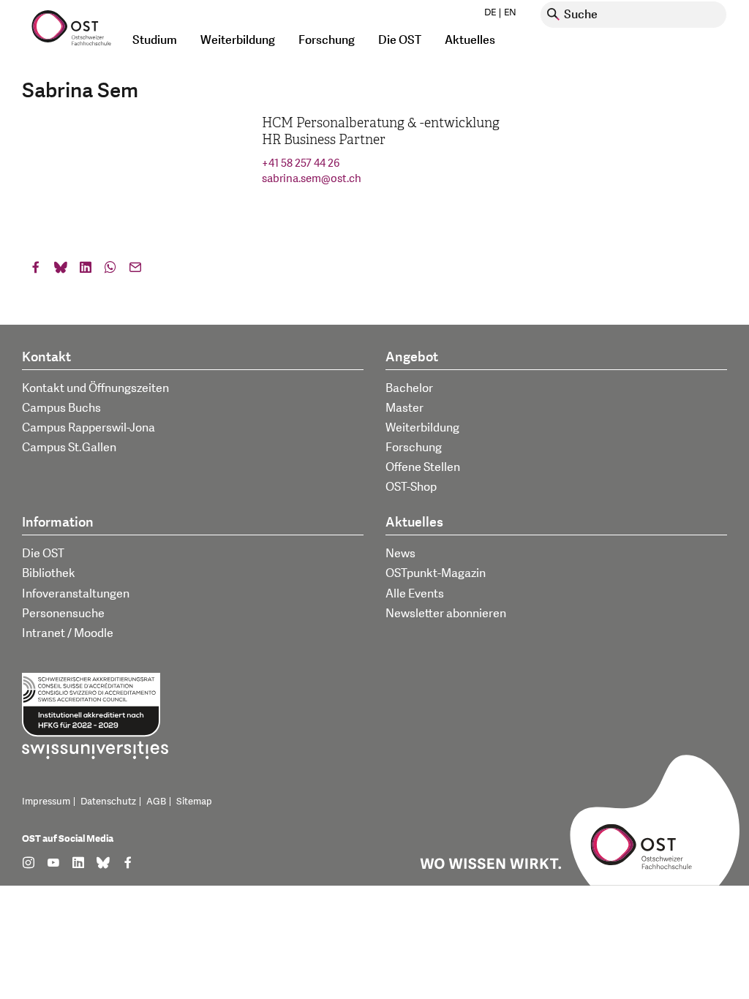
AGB (156, 801)
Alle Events (414, 594)
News (400, 554)
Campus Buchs (61, 408)
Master (404, 408)
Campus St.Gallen (69, 448)
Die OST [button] (399, 40)
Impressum (46, 801)
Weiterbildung (422, 428)
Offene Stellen (422, 467)
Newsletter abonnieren (445, 614)
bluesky (60, 270)
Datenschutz (108, 801)
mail (135, 270)
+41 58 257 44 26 (300, 163)
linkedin (85, 270)
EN (510, 12)
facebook (35, 270)
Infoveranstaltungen (75, 594)
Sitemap (194, 801)
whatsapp (110, 270)
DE (490, 12)
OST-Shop (411, 487)
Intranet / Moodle (67, 633)
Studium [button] (154, 40)
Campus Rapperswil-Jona (88, 428)
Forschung (413, 448)
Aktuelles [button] (470, 40)
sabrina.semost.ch (311, 178)
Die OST (43, 554)
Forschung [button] (326, 40)
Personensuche (63, 614)
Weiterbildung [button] (237, 40)
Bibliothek (48, 573)
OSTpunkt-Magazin (435, 573)
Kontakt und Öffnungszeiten (95, 388)
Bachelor (409, 388)
